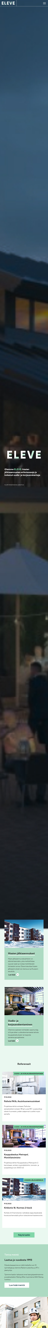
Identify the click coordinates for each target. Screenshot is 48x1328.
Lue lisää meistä (17, 1285)
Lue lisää (11, 975)
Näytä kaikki (24, 1234)
